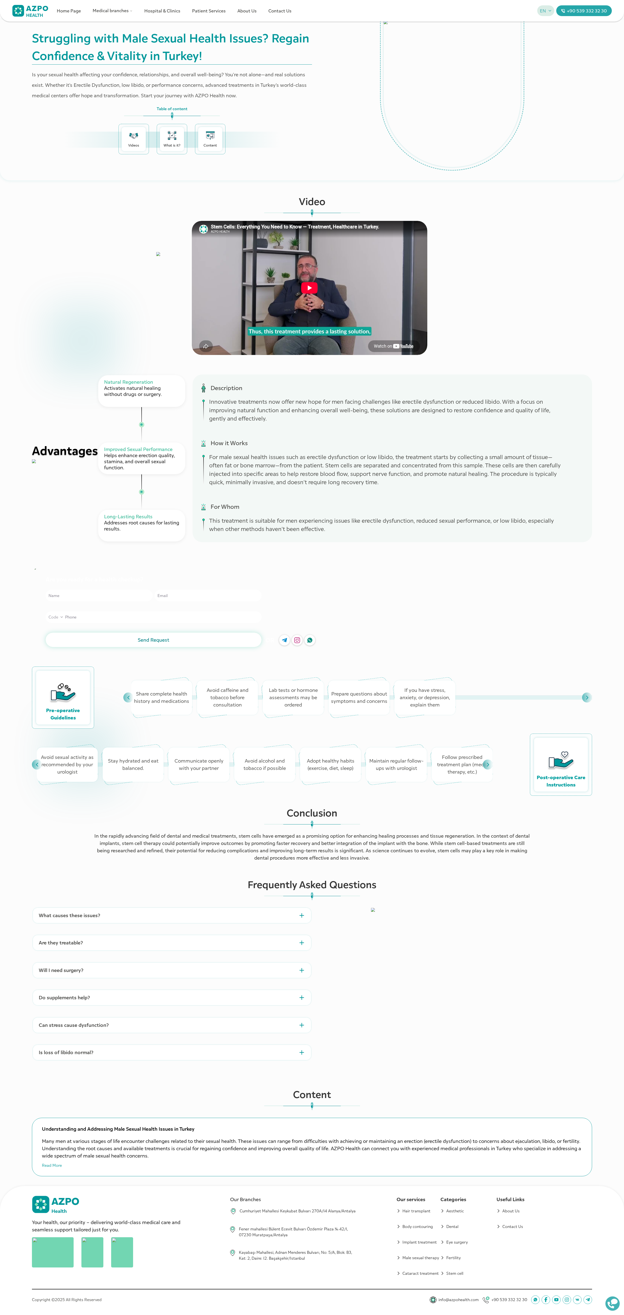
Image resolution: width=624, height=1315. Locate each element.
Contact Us (280, 10)
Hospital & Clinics (162, 10)
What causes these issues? (69, 915)
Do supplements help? (64, 998)
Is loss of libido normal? (66, 1052)
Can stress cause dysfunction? (74, 1025)
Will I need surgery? (61, 970)
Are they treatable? (61, 943)
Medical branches (111, 10)
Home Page (69, 10)
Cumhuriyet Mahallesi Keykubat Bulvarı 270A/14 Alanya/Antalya (298, 1210)
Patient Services (209, 10)
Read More (52, 1165)
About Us (247, 10)
